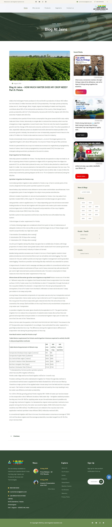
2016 (83, 214)
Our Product (65, 472)
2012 (90, 218)
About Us (64, 468)
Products (47, 8)
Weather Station (66, 486)
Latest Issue (84, 235)
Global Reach (65, 482)
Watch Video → (82, 176)
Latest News (86, 192)
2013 (83, 218)
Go (101, 481)
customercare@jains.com (85, 1)
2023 (90, 202)
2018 (90, 210)
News (59, 24)
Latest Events (84, 253)
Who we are (36, 8)
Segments (58, 8)
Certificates (65, 490)
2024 (83, 202)
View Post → (81, 92)
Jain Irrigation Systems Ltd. (53, 523)
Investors (64, 479)
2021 (90, 206)
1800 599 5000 (100, 1)
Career (64, 475)
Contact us (70, 8)
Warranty (64, 493)
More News (51, 489)
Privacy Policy (66, 497)
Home (25, 8)
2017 (96, 210)
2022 (83, 206)
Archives (83, 238)
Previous (17, 436)
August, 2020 (17, 83)
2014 (96, 214)
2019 (83, 210)
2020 (96, 206)
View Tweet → (81, 135)
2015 (90, 214)
